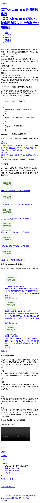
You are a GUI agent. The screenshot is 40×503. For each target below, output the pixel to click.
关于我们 (8, 35)
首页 (6, 33)
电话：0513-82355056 (12, 468)
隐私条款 (18, 498)
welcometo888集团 (9, 498)
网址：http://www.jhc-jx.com (14, 473)
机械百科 (8, 40)
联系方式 (4, 463)
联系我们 (8, 42)
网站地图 (26, 498)
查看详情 (4, 351)
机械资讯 (8, 37)
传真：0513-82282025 (12, 470)
